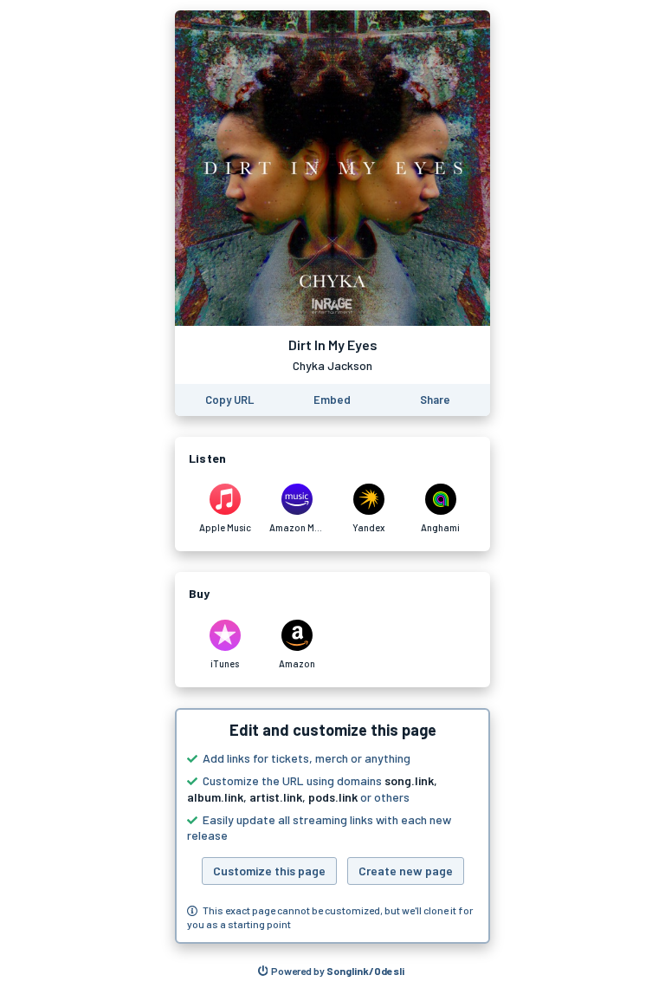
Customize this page (269, 870)
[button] (332, 826)
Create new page (405, 870)
